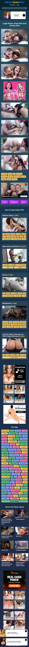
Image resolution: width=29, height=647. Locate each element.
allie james (5, 265)
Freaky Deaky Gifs (16, 645)
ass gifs (7, 355)
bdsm (17, 487)
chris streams (23, 463)
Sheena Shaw (10, 215)
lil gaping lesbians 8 (11, 236)
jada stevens (23, 355)
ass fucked (18, 234)
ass (3, 355)
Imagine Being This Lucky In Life (6, 537)
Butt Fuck (18, 536)
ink (14, 174)
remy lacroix (6, 474)
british (25, 482)
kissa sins (4, 176)
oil (11, 476)
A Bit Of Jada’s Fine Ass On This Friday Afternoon (13, 335)
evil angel (18, 452)
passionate (10, 326)
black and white (15, 490)
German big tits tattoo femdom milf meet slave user (6, 564)
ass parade (12, 355)
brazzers (19, 293)
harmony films (5, 476)
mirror (21, 236)
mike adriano (12, 441)
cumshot (18, 471)
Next (24, 202)
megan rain (23, 438)
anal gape (23, 455)
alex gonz (5, 322)
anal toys (13, 234)
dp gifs (8, 460)
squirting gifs (24, 466)
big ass (15, 447)
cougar (5, 498)
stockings (5, 487)
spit (14, 485)
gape (12, 479)
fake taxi (24, 487)
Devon (7, 275)
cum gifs (13, 444)
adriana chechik (6, 479)
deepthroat (24, 490)
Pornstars (12, 5)
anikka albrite (5, 490)
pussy (11, 452)
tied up (25, 479)
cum (3, 485)
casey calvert (14, 455)
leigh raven (10, 176)
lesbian (16, 466)
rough (8, 267)
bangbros (19, 436)
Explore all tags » (15, 501)
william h (24, 468)
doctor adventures (8, 295)
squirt (25, 471)
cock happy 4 (14, 324)
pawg (4, 495)
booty (18, 355)
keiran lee (23, 447)
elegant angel (13, 433)
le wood (4, 438)
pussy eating (17, 176)
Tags (18, 5)
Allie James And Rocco (14, 246)
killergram (14, 493)
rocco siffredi (11, 265)
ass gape (19, 482)
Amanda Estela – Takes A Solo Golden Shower (21, 564)
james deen (17, 295)
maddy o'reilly (13, 463)
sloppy (4, 433)
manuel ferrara (12, 449)
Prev (5, 202)
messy (23, 498)
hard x (12, 482)
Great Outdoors (20, 519)
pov (25, 236)
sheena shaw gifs (16, 239)
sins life (23, 176)
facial (15, 495)
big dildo (24, 234)
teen (26, 485)
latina (25, 493)
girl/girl (24, 474)
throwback (23, 326)
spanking (8, 485)
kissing (19, 324)
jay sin (4, 236)
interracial (5, 471)
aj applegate (5, 444)
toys (24, 239)
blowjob (10, 174)
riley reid (5, 463)
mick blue (17, 430)
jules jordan (5, 482)
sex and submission (7, 466)
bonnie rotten (11, 436)
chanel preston (22, 441)
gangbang (24, 449)
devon (24, 293)
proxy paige (24, 444)
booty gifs (5, 452)
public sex (12, 457)
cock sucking (15, 460)
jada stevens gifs (14, 357)
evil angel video (6, 447)
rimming (5, 468)
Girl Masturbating (21, 550)
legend (24, 324)
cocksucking (23, 433)
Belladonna (9, 303)
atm (12, 430)
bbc (9, 493)
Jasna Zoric (4, 550)
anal (4, 234)
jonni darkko (19, 485)
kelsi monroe (20, 457)
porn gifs (4, 449)
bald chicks (4, 174)
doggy (4, 441)
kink (12, 471)
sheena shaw (6, 239)
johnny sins (19, 174)
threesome (14, 179)
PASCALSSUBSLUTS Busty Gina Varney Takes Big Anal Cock (7, 521)
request (16, 326)
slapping (20, 267)
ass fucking (5, 457)
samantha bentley (14, 468)
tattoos (8, 179)
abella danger (23, 495)
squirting (4, 179)
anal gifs (8, 234)
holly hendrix (19, 479)
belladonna (23, 322)
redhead (25, 436)
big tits (3, 460)
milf (18, 236)
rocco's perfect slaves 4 (21, 265)
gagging (4, 493)
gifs (26, 457)
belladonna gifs (6, 324)
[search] (25, 8)
